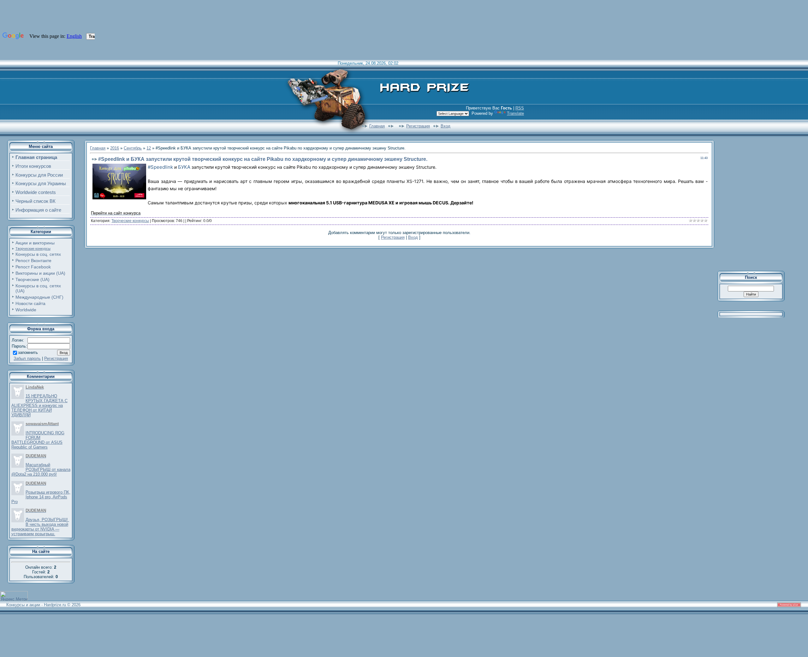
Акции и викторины (35, 242)
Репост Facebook (33, 266)
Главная (377, 126)
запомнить (28, 352)
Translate (515, 113)
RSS (519, 108)
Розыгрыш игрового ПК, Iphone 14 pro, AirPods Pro (40, 497)
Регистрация (418, 126)
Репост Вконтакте (33, 260)
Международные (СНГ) (39, 297)
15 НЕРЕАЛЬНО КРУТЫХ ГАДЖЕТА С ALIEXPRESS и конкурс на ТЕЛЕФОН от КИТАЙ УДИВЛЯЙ (39, 405)
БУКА (184, 167)
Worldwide (25, 309)
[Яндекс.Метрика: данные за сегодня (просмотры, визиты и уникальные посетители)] (14, 596)
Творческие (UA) (32, 279)
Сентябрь (133, 148)
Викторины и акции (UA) (40, 273)
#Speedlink (160, 167)
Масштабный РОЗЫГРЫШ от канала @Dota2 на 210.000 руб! (40, 469)
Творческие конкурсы (32, 248)
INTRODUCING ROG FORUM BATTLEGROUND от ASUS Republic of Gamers (37, 440)
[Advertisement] (755, 203)
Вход (445, 126)
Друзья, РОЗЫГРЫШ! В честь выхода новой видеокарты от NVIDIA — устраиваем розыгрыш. (40, 526)
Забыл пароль (27, 358)
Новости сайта (30, 303)
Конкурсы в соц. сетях (38, 254)
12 (148, 148)
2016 (114, 148)
